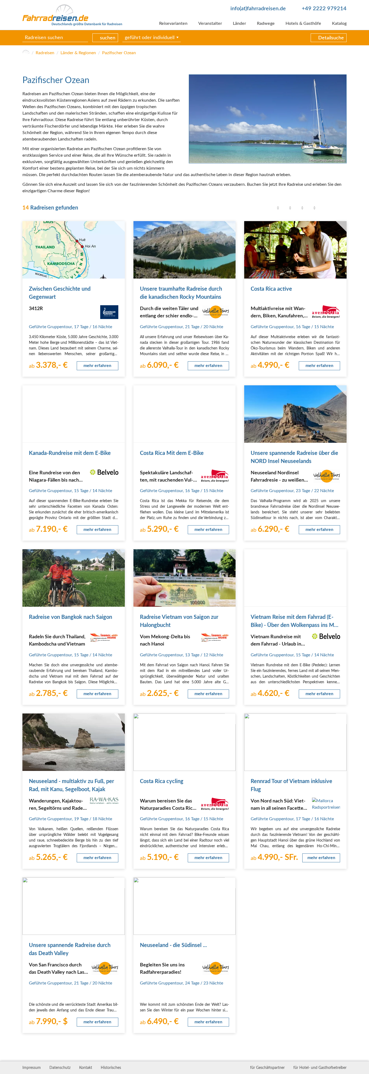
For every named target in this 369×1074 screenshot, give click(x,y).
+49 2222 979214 (324, 8)
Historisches (111, 1068)
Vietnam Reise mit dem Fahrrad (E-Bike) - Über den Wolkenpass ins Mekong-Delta (295, 625)
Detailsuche (331, 38)
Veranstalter (210, 23)
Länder (239, 23)
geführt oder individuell (150, 37)
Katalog (339, 23)
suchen (107, 38)
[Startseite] (25, 53)
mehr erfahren (97, 365)
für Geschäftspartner (267, 1068)
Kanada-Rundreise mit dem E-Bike (70, 453)
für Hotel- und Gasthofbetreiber (320, 1068)
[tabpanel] (267, 119)
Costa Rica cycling (161, 781)
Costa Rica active (271, 289)
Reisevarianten (173, 23)
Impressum (31, 1068)
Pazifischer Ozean (119, 53)
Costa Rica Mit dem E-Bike (172, 453)
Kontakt (85, 1068)
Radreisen (45, 53)
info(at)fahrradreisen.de (258, 8)
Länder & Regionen (78, 53)
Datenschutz (60, 1068)
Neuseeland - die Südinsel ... (173, 945)
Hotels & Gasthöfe (303, 23)
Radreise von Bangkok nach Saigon (70, 617)
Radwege (266, 23)
